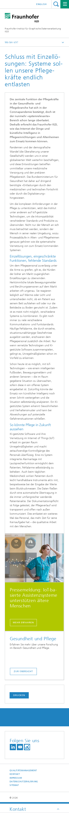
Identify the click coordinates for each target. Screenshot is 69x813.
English (41, 4)
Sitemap (14, 785)
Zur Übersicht (23, 671)
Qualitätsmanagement (23, 770)
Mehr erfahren (23, 622)
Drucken (19, 695)
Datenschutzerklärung (24, 781)
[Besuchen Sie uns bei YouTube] (20, 747)
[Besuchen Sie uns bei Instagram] (27, 747)
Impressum (16, 778)
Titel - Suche (56, 4)
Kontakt (15, 774)
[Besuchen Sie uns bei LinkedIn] (13, 747)
